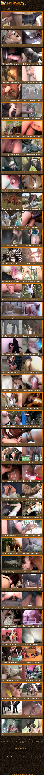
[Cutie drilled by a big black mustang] (32, 708)
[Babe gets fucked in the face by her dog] (12, 635)
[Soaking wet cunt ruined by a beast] (32, 128)
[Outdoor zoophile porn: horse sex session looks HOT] (32, 690)
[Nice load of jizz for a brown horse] (12, 55)
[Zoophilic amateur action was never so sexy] (12, 454)
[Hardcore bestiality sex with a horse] (32, 255)
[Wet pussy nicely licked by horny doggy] (12, 599)
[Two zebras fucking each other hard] (12, 255)
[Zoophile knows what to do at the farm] (32, 599)
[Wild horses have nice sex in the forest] (32, 164)
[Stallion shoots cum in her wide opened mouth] (12, 218)
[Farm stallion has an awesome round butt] (32, 363)
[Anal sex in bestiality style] (32, 508)
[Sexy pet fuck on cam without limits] (32, 291)
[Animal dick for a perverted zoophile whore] (12, 110)
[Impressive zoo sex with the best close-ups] (12, 400)
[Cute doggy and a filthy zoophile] (12, 363)
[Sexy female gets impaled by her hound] (32, 581)
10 (40, 756)
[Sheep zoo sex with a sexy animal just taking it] (12, 726)
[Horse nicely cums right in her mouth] (12, 472)
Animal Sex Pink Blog (27, 774)
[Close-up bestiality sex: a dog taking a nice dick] (32, 37)
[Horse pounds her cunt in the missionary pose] (12, 164)
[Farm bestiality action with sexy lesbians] (12, 418)
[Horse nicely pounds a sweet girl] (32, 672)
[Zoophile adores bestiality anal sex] (32, 200)
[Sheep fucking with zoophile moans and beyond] (12, 273)
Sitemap (16, 774)
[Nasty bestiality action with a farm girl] (32, 490)
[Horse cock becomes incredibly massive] (32, 19)
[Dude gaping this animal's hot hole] (32, 400)
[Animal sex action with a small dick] (12, 617)
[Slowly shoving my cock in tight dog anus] (32, 382)
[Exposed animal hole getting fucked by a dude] (32, 110)
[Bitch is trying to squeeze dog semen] (32, 472)
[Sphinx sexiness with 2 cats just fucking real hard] (32, 617)
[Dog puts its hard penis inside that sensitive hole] (32, 345)
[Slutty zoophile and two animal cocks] (12, 690)
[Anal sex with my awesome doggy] (32, 635)
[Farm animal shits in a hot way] (32, 418)
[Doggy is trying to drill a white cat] (12, 309)
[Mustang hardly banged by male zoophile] (12, 508)
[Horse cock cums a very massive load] (32, 726)
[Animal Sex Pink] (13, 3)
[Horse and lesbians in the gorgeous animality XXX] (32, 563)
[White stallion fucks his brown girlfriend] (12, 545)
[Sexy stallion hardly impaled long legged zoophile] (32, 218)
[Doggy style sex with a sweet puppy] (32, 653)
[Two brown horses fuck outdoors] (12, 200)
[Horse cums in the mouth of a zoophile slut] (32, 273)
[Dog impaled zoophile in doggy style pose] (32, 236)
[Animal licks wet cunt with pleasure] (12, 37)
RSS (11, 774)
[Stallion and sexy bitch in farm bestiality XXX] (32, 55)
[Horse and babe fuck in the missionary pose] (12, 436)
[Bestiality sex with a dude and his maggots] (12, 182)
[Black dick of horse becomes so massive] (32, 454)
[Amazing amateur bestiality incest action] (12, 291)
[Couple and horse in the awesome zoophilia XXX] (12, 708)
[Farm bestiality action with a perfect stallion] (12, 581)
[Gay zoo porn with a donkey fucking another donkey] (32, 91)
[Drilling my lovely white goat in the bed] (12, 563)
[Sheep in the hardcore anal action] (12, 382)
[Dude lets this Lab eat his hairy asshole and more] (12, 672)
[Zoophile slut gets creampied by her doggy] (32, 436)
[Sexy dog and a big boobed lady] (12, 345)
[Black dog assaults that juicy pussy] (12, 146)
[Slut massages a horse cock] (12, 653)
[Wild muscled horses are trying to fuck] (12, 19)
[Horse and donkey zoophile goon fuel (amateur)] (12, 128)
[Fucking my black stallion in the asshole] (12, 236)
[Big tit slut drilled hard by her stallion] (12, 527)
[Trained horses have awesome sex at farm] (32, 182)
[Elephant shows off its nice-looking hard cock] (12, 327)
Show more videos (22, 748)
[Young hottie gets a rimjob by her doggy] (32, 309)
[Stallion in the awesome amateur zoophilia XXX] (12, 91)
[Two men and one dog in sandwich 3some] (32, 545)
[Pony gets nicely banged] (32, 73)
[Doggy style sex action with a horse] (32, 327)
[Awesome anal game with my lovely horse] (12, 73)
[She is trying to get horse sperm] (12, 490)
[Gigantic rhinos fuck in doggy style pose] (32, 146)
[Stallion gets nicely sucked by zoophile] (32, 527)
